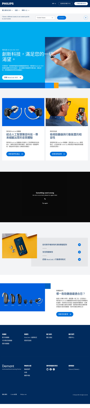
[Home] (8, 4)
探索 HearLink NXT (11, 77)
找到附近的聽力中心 (65, 3)
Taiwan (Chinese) (74, 369)
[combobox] (44, 17)
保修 (25, 372)
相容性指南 (27, 340)
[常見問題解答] (79, 252)
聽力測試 (49, 337)
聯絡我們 (27, 369)
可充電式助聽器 (7, 340)
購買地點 (27, 375)
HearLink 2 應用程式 (30, 337)
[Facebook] (51, 369)
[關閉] (86, 18)
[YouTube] (47, 369)
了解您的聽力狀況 (81, 3)
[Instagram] (54, 369)
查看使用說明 (57, 154)
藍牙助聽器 (5, 337)
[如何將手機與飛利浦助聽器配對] (79, 244)
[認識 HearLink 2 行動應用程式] (79, 259)
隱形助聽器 (5, 343)
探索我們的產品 (14, 154)
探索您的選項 (63, 314)
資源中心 (71, 337)
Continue (61, 17)
